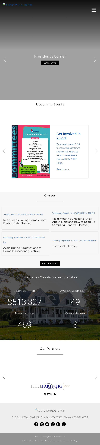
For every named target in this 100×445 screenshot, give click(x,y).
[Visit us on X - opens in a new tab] (42, 424)
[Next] (95, 60)
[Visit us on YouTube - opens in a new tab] (47, 424)
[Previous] (4, 60)
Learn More (50, 63)
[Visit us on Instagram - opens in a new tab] (53, 424)
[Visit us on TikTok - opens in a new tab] (64, 424)
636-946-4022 (80, 417)
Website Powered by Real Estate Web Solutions (50, 437)
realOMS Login (73, 441)
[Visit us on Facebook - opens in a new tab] (36, 424)
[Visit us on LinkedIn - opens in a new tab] (58, 424)
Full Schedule (50, 263)
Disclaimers (63, 441)
